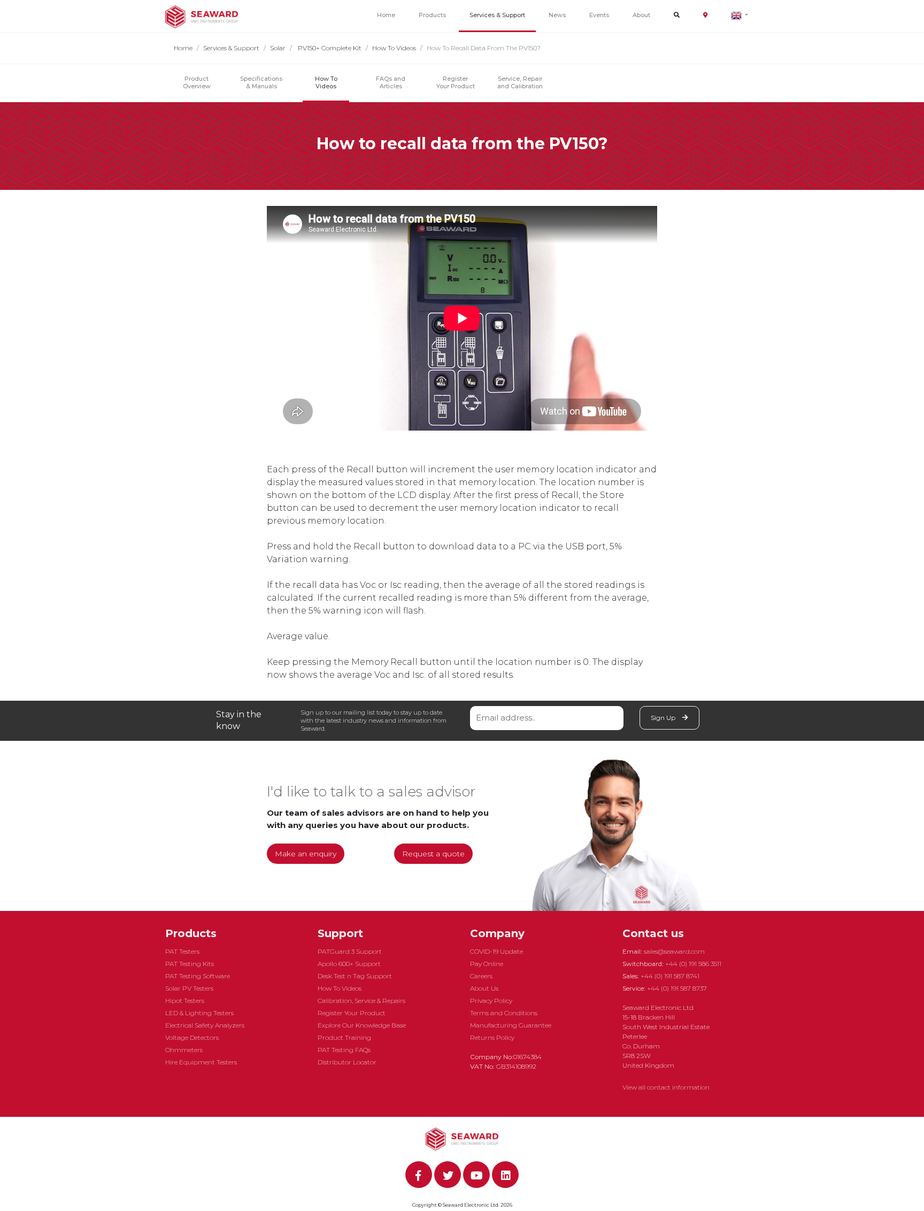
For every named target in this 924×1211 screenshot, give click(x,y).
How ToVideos (326, 82)
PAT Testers (182, 951)
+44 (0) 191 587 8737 (677, 988)
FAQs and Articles (390, 82)
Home (386, 15)
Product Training (344, 1037)
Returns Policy (492, 1037)
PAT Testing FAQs (344, 1050)
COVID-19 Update (496, 951)
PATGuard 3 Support (350, 951)
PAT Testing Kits (189, 964)
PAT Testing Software (197, 976)
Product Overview (197, 82)
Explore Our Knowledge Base (362, 1025)
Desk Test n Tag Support (355, 976)
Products (432, 15)
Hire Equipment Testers (201, 1062)
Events (599, 15)
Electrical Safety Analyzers (204, 1025)
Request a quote (433, 854)
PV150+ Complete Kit (328, 48)
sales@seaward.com (674, 951)
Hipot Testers (184, 1001)
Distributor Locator (347, 1062)
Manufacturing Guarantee (510, 1025)
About (641, 15)
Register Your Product (455, 82)
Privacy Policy (491, 1001)
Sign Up (664, 718)
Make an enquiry (305, 854)
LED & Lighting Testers (199, 1013)
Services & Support (497, 15)
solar (278, 48)
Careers (481, 976)
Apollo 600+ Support (349, 964)
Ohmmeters (184, 1050)
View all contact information (666, 1087)
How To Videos (394, 48)
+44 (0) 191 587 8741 (670, 976)
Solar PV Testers (189, 988)
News (557, 15)
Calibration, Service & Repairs (361, 1001)
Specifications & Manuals (261, 82)
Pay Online (486, 964)
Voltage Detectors (192, 1037)
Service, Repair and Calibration (520, 82)
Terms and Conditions (503, 1013)
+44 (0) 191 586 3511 (693, 964)
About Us (484, 988)
